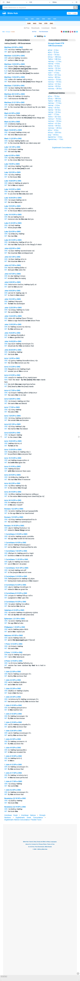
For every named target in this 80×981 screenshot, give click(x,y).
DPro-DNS (20, 86)
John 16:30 (8, 341)
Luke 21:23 (8, 223)
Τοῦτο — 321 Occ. (54, 75)
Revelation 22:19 (10, 807)
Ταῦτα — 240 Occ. (54, 59)
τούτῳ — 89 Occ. (54, 77)
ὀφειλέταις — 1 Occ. (55, 139)
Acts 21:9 (8, 467)
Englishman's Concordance (61, 148)
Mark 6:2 (7, 113)
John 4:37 (8, 274)
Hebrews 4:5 (9, 635)
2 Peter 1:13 (9, 652)
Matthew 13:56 (10, 77)
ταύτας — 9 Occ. (54, 64)
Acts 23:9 (8, 475)
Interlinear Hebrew (28, 815)
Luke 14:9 (8, 189)
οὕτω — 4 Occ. (53, 130)
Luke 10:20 (8, 181)
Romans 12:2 (9, 509)
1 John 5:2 (8, 790)
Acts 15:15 (8, 458)
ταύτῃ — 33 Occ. (54, 66)
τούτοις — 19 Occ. (55, 82)
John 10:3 (8, 299)
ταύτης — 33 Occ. (54, 70)
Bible (3, 31)
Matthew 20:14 (10, 94)
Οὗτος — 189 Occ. (54, 57)
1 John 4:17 (8, 773)
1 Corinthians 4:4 (11, 543)
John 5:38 (8, 282)
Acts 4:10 (8, 375)
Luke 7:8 (7, 164)
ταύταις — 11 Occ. (55, 61)
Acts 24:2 (8, 483)
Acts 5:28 (8, 399)
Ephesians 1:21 (10, 619)
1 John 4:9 (8, 748)
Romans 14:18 (9, 526)
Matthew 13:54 (10, 64)
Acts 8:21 (8, 424)
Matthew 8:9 (9, 47)
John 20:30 (8, 350)
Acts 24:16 (8, 500)
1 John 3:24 (8, 731)
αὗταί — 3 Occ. (53, 50)
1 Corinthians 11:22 (11, 559)
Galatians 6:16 (9, 610)
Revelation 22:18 (10, 798)
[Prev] (2, 442)
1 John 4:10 (8, 756)
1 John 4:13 (8, 765)
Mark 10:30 (8, 130)
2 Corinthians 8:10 (11, 593)
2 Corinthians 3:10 (11, 576)
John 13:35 (8, 324)
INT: (6, 52)
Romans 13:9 (9, 517)
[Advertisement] (61, 186)
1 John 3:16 (8, 714)
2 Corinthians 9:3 (11, 602)
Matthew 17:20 (10, 86)
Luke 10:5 (8, 172)
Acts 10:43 (8, 441)
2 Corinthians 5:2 (11, 585)
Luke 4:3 (7, 156)
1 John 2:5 (8, 689)
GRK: (6, 50)
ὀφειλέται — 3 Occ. (55, 137)
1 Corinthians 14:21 (11, 568)
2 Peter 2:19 (9, 661)
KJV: (6, 71)
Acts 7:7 (7, 407)
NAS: (6, 69)
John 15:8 (8, 333)
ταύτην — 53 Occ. (54, 68)
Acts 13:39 (8, 450)
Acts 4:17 (8, 390)
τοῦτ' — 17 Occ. (54, 73)
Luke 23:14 (8, 240)
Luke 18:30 (8, 198)
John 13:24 (8, 316)
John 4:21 (8, 257)
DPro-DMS (18, 47)
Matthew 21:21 (10, 102)
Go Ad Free (4, 976)
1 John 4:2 (8, 739)
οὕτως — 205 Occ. (55, 132)
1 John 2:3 (8, 672)
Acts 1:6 (7, 358)
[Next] (77, 442)
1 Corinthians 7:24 (11, 551)
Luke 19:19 (8, 215)
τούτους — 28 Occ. (55, 89)
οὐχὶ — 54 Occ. (53, 135)
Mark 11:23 (8, 139)
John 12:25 (8, 308)
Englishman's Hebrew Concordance (17, 820)
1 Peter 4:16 (9, 644)
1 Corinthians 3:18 (11, 534)
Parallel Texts (36, 820)
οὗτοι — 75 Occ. (54, 55)
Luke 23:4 (8, 232)
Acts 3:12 (8, 367)
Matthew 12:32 (10, 56)
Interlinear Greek (11, 815)
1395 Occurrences (55, 46)
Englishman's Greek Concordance (29, 818)
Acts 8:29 (8, 433)
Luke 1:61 (8, 147)
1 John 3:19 (8, 722)
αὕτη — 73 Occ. (53, 52)
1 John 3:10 (8, 705)
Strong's (8, 31)
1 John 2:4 (8, 680)
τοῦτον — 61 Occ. (54, 84)
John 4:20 (8, 248)
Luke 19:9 (8, 206)
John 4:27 (8, 265)
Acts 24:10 (8, 492)
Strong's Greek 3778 (56, 43)
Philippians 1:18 (10, 627)
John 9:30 (8, 291)
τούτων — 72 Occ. (54, 80)
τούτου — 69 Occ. (54, 86)
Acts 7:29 (8, 416)
